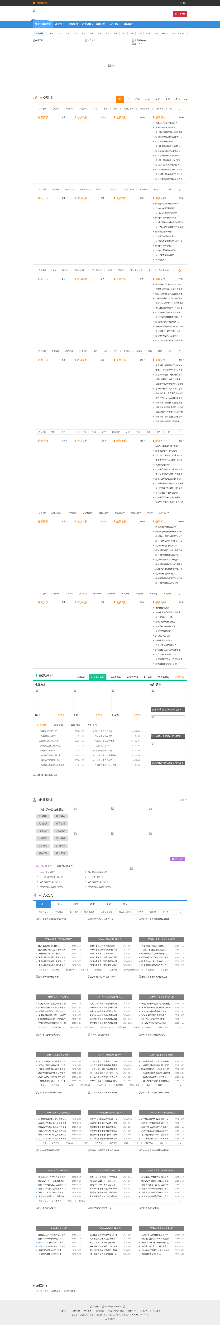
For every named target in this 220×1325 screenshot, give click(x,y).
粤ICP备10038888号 (140, 1315)
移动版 (183, 3)
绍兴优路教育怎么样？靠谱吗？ (168, 550)
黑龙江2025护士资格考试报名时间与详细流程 (103, 1004)
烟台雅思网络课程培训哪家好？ (168, 137)
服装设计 (55, 351)
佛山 (116, 33)
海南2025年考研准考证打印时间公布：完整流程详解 (51, 1239)
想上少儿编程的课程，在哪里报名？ (168, 474)
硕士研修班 (97, 270)
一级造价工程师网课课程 (105, 755)
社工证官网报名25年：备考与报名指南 (154, 1138)
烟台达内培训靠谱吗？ (165, 255)
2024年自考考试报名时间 (110, 1228)
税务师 (153, 912)
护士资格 (99, 970)
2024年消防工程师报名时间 (161, 1055)
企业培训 (114, 24)
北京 (75, 33)
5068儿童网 (56, 1291)
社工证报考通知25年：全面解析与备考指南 (154, 1135)
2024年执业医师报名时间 (58, 997)
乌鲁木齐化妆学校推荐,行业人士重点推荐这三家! (169, 422)
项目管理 (60, 853)
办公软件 (55, 189)
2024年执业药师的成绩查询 (153, 1019)
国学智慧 (153, 593)
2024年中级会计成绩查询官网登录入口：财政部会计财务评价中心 (103, 957)
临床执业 (113, 970)
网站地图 (87, 1311)
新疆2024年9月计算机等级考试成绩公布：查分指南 (52, 1135)
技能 (147, 99)
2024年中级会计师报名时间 (110, 939)
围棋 (169, 432)
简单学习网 (163, 677)
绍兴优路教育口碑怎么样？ (167, 545)
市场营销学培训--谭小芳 (50, 882)
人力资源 (83, 593)
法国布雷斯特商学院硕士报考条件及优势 (168, 294)
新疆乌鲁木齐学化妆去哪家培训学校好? (168, 417)
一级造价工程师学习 (103, 760)
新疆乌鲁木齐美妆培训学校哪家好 (168, 403)
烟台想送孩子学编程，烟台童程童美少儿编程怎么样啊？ (168, 488)
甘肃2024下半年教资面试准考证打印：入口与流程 (103, 1138)
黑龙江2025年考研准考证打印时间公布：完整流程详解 (51, 1235)
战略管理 (111, 593)
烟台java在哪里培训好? (165, 208)
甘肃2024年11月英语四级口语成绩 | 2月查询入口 (154, 1196)
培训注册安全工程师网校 (50, 746)
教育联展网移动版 (116, 1311)
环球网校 (81, 677)
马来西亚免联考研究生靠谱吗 (102, 1239)
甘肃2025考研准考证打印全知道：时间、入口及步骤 (50, 1254)
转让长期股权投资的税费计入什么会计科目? (154, 965)
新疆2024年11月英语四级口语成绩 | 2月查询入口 (154, 1192)
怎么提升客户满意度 (164, 640)
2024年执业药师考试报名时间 (110, 997)
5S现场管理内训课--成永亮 (51, 887)
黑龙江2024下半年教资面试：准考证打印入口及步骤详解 (103, 1119)
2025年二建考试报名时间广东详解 (51, 1073)
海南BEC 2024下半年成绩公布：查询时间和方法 (103, 1181)
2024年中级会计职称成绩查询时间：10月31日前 (103, 961)
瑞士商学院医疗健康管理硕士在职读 (103, 1254)
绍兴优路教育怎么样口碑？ (167, 583)
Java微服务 (160, 260)
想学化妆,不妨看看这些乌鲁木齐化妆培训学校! (169, 394)
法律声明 (144, 1311)
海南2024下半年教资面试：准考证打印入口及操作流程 (103, 1123)
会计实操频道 (57, 912)
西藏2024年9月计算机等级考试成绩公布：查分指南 (52, 1127)
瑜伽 (159, 432)
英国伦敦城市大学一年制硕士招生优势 (168, 299)
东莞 (124, 33)
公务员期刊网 (69, 1291)
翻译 (116, 109)
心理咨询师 (85, 1085)
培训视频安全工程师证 (104, 741)
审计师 (165, 912)
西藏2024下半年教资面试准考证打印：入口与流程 (103, 1127)
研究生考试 (56, 1201)
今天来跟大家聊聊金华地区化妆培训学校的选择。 (168, 366)
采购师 (150, 513)
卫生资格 (84, 970)
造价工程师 (104, 513)
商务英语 (83, 109)
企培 (177, 99)
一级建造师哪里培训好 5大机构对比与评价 (155, 1073)
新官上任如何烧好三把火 (166, 654)
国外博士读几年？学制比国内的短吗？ (154, 1246)
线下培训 (86, 24)
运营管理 (97, 593)
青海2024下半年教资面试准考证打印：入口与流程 (103, 1131)
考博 (110, 270)
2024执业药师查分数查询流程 (154, 1015)
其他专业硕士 (80, 270)
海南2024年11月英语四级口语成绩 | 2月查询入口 (154, 1181)
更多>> (181, 34)
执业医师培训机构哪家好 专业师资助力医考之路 (52, 1023)
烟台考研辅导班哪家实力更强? (168, 312)
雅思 (105, 109)
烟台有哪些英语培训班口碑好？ (168, 169)
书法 (94, 432)
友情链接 (100, 1311)
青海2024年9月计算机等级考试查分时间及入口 (52, 1131)
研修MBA (100, 24)
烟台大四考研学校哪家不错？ (168, 322)
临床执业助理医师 (131, 970)
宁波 (156, 33)
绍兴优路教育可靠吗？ (165, 574)
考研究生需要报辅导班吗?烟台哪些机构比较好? (169, 327)
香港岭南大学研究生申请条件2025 (168, 285)
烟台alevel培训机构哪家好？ (167, 165)
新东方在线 (132, 677)
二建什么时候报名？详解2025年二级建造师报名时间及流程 (51, 1081)
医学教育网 (115, 677)
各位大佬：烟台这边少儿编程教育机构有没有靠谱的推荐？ (168, 456)
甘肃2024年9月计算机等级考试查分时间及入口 (52, 1138)
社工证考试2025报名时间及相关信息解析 (154, 1119)
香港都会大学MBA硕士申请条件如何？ (169, 303)
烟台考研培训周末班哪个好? (167, 336)
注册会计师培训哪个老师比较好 (51, 957)
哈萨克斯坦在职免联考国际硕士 (103, 1242)
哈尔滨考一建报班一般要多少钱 (168, 531)
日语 (137, 1143)
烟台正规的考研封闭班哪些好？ (168, 317)
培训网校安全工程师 (103, 750)
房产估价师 (88, 513)
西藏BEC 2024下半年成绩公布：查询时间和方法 (103, 1185)
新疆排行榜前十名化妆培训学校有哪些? (168, 380)
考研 (151, 270)
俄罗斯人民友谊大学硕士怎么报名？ (168, 289)
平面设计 (100, 189)
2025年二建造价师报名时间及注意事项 (51, 1077)
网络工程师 (129, 189)
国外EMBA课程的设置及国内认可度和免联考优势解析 (154, 1235)
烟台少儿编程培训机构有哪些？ (168, 479)
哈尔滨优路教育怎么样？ (166, 527)
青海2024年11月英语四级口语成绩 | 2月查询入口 (154, 1189)
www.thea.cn (110, 1315)
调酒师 (139, 351)
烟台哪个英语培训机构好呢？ (168, 160)
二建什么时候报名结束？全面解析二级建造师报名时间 (51, 1069)
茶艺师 (127, 351)
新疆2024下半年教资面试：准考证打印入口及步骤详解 (103, 1135)
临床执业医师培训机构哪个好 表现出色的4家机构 (52, 1004)
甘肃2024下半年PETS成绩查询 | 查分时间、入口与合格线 (51, 1196)
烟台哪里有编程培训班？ (166, 236)
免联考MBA (164, 270)
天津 (108, 33)
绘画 (84, 432)
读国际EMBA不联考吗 (151, 1254)
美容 (95, 351)
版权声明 (76, 1311)
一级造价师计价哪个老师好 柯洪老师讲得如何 (103, 1069)
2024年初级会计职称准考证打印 (58, 939)
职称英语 (159, 109)
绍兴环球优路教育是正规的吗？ (168, 578)
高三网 (39, 1291)
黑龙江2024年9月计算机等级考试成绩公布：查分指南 (52, 1119)
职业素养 (60, 816)
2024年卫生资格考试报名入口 (161, 997)
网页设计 (114, 189)
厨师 (150, 351)
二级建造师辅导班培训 (49, 741)
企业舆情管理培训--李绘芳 (51, 877)
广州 (59, 33)
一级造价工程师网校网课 (50, 760)
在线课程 (73, 24)
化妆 (105, 351)
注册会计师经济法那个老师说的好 (51, 950)
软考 (148, 1085)
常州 (148, 33)
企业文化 (125, 593)
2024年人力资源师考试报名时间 (161, 1113)
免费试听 (62, 715)
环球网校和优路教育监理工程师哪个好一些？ (168, 569)
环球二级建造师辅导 (103, 731)
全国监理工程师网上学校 (105, 765)
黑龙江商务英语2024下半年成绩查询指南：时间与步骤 (103, 1177)
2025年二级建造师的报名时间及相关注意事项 (51, 1065)
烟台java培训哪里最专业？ (166, 218)
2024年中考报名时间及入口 (161, 1228)
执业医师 (70, 970)
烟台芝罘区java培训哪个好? (167, 204)
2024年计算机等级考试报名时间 (110, 1113)
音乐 (74, 432)
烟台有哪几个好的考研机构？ (168, 331)
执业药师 (55, 970)
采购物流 (60, 846)
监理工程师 (56, 513)
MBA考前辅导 (136, 270)
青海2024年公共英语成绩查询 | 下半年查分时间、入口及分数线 (52, 1189)
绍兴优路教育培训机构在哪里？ (168, 564)
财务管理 (55, 593)
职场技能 (167, 593)
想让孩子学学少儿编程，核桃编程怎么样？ (168, 460)
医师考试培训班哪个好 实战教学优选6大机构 (52, 1019)
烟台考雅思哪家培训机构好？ (168, 155)
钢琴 (104, 432)
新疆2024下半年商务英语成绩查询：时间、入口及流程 (103, 1192)
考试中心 (59, 24)
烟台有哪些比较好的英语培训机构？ (168, 179)
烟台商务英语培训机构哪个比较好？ (168, 146)
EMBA (65, 270)
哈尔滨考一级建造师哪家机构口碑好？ (168, 537)
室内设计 (158, 189)
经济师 (140, 912)
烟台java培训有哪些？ (164, 246)
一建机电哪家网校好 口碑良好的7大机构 (155, 1081)
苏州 (99, 33)
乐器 (128, 432)
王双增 (115, 715)
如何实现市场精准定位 (165, 622)
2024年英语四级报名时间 (58, 1170)
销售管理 (43, 831)
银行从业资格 (125, 912)
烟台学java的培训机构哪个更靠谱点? (169, 227)
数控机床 (83, 351)
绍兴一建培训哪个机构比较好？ (168, 541)
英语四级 (55, 1143)
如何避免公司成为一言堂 (166, 664)
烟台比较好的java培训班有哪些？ (169, 222)
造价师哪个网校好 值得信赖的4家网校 (104, 1073)
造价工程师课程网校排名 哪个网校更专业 (103, 1077)
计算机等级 (85, 189)
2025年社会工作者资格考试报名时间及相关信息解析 (154, 1127)
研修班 (121, 270)
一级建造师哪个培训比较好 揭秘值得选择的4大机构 (155, 1061)
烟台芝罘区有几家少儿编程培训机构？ (168, 470)
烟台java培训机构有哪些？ (166, 213)
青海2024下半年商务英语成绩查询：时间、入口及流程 (103, 1189)
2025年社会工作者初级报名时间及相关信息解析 (154, 1131)
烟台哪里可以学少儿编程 (166, 451)
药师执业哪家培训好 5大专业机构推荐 (155, 1004)
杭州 (91, 33)
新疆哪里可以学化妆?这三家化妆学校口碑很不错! (169, 384)
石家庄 (165, 33)
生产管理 (60, 823)
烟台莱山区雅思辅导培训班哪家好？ (168, 132)
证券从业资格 (106, 912)
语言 (120, 99)
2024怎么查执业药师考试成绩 (154, 1011)
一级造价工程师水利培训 (50, 755)
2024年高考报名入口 (58, 1228)
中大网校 (148, 677)
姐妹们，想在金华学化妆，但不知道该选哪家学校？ (168, 370)
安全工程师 (105, 1027)
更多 (185, 99)
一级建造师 (72, 513)
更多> (64, 117)
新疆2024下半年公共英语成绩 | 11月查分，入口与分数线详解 (52, 1192)
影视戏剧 (116, 432)
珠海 (132, 33)
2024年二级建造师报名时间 (58, 1055)
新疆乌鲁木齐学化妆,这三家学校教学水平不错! (169, 412)
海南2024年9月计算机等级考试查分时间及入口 (52, 1123)
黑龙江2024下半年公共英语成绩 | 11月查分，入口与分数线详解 (52, 1177)
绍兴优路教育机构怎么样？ (167, 555)
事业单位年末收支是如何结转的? (155, 961)
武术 (148, 432)
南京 (83, 33)
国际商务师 (164, 513)
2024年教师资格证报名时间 (58, 1113)
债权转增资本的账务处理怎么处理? (154, 954)
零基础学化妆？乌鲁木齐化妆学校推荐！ (168, 389)
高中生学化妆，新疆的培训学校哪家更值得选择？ (168, 398)
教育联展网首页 (43, 24)
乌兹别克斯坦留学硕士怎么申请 (103, 1246)
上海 (67, 33)
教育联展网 (42, 3)
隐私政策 (156, 1311)
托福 (95, 109)
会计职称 (74, 912)
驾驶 (116, 351)
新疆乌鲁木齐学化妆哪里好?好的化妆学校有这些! (169, 408)
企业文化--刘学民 (47, 872)
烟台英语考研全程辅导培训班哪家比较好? (168, 341)
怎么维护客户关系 (163, 636)
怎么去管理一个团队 (164, 617)
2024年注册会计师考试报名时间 (161, 939)
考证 (167, 99)
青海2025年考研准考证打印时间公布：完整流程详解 (51, 1246)
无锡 (140, 33)
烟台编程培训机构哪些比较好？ (168, 241)
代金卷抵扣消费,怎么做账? (152, 946)
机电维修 (69, 351)
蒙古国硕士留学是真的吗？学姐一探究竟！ (103, 1250)
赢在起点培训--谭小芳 (97, 872)
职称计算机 (134, 1085)
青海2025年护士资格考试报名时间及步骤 (103, 1015)
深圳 (51, 33)
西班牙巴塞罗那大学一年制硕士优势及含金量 (168, 308)
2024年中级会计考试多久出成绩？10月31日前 (102, 946)
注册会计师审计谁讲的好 (49, 953)
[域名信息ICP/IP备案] (111, 1306)
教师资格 (55, 1085)
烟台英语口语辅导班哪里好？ (168, 151)
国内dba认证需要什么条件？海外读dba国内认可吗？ (155, 1250)
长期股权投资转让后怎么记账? (154, 950)
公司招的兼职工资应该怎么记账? (155, 957)
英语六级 (70, 1143)
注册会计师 (89, 912)
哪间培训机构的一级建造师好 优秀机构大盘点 (155, 1069)
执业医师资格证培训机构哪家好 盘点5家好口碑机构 (51, 1007)
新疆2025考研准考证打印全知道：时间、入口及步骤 (50, 1250)
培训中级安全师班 (102, 746)
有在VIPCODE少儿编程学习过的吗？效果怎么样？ (169, 502)
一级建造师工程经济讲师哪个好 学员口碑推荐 (154, 1077)
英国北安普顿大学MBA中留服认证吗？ (155, 1239)
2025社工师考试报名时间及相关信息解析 (154, 1123)
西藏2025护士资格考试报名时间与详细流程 (103, 1011)
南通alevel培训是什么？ (165, 127)
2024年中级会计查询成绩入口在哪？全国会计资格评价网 (103, 965)
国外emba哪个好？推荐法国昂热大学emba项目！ (155, 1243)
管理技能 (139, 593)
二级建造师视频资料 (103, 736)
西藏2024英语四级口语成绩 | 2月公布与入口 (155, 1185)
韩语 (162, 1143)
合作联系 (132, 1311)
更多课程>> (177, 858)
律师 (46, 1291)
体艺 (157, 99)
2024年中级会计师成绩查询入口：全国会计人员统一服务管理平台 (103, 954)
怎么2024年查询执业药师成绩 (154, 1023)
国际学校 (128, 24)
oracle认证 (69, 189)
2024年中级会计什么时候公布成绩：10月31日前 (103, 950)
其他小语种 (129, 109)
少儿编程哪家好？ (163, 465)
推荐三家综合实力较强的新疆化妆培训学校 (168, 375)
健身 (63, 432)
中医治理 (164, 970)
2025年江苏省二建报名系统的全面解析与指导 (51, 1061)
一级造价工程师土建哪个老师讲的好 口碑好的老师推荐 (103, 1061)
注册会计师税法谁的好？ (49, 946)
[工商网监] (95, 1306)
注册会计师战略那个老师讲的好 (51, 961)
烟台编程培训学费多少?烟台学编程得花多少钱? (169, 484)
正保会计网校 (98, 677)
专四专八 (149, 1143)
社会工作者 (102, 1085)
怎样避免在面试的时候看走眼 (168, 650)
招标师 (149, 1027)
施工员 (136, 1027)
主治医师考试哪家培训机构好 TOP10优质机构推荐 (50, 1011)
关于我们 (63, 1311)
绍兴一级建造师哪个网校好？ (168, 559)
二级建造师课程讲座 (48, 731)
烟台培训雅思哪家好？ (165, 141)
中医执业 (150, 970)
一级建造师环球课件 (48, 736)
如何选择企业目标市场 (165, 626)
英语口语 (69, 109)
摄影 (160, 351)
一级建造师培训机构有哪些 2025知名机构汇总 (155, 1065)
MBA (53, 270)
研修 (137, 99)
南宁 (174, 33)
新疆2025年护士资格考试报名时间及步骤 (103, 1019)
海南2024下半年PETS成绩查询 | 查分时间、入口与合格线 (51, 1181)
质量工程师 (136, 513)
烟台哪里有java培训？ (164, 232)
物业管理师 (120, 513)
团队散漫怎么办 (162, 608)
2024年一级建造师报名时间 (110, 1055)
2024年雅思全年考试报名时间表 (161, 1170)
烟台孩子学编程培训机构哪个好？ (168, 498)
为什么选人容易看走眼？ (166, 645)
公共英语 (55, 109)
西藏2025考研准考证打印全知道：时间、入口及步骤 (50, 1243)
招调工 (160, 1085)
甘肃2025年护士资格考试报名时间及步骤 (103, 1023)
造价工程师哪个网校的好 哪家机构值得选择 (103, 1065)
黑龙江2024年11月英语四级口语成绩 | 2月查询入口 (154, 1177)
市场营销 (69, 593)
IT (129, 99)
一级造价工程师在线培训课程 (51, 765)
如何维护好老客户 (163, 631)
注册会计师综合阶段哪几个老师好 (51, 965)
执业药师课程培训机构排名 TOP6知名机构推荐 (155, 1007)
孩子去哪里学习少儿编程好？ (168, 493)
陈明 (37, 715)
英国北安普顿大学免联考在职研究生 (103, 1235)
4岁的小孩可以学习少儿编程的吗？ (168, 446)
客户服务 (60, 838)
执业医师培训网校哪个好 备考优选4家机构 (52, 1015)
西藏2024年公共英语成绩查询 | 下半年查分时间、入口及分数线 (52, 1185)
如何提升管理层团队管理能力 (168, 612)
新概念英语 (144, 109)
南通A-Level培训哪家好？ (166, 123)
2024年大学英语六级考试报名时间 (110, 1170)
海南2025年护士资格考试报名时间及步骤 (103, 1007)
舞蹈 (53, 432)
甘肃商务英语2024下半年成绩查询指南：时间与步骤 (103, 1196)
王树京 (77, 715)
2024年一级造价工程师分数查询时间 (103, 1081)
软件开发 (144, 189)
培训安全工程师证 (47, 750)
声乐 (138, 432)
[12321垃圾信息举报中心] (126, 1306)
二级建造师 (73, 1027)
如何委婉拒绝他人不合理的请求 (168, 659)
